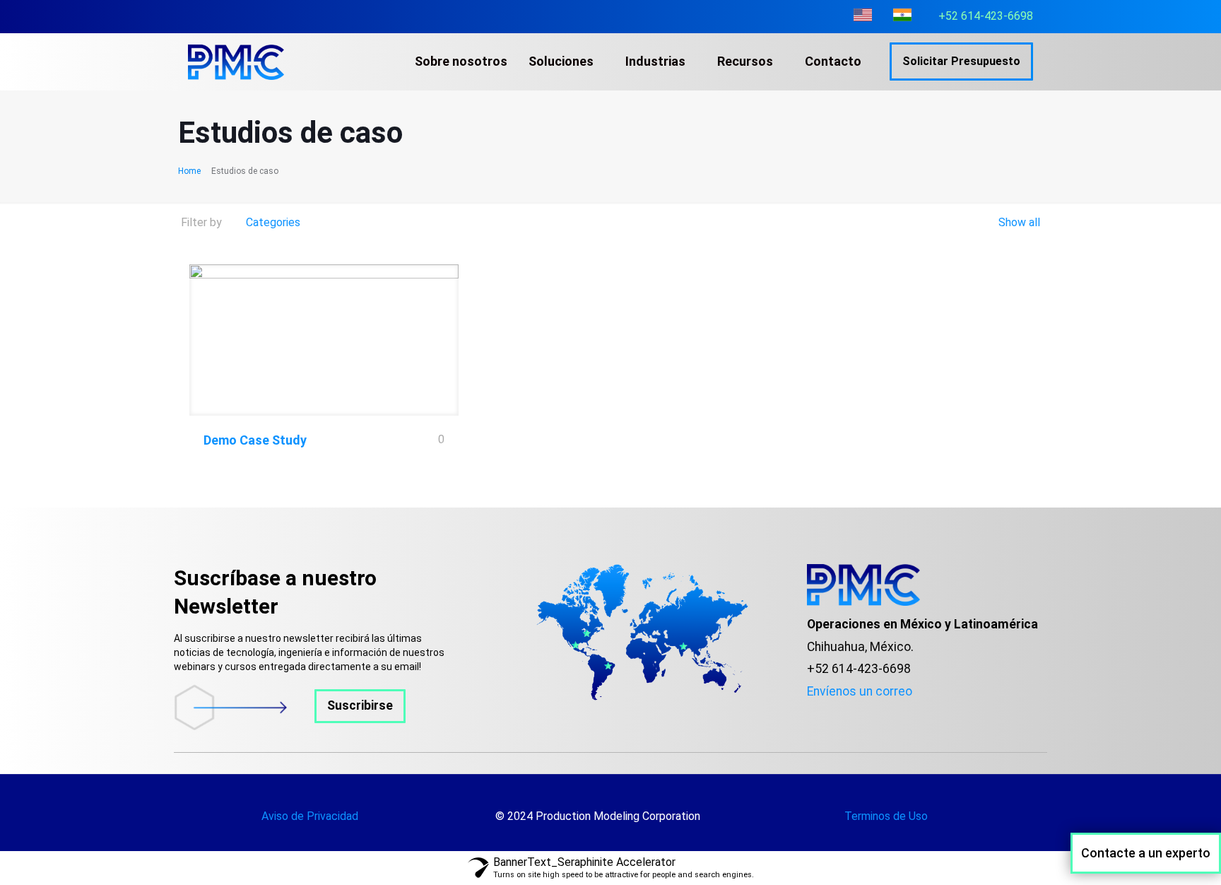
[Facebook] (812, 714)
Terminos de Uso (886, 816)
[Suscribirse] (290, 726)
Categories (273, 222)
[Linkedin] (875, 714)
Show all (1018, 222)
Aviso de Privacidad (309, 816)
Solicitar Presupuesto (961, 61)
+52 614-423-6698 (985, 16)
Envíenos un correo (859, 691)
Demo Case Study (255, 440)
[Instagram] (854, 714)
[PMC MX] (236, 61)
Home (189, 171)
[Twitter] (833, 714)
